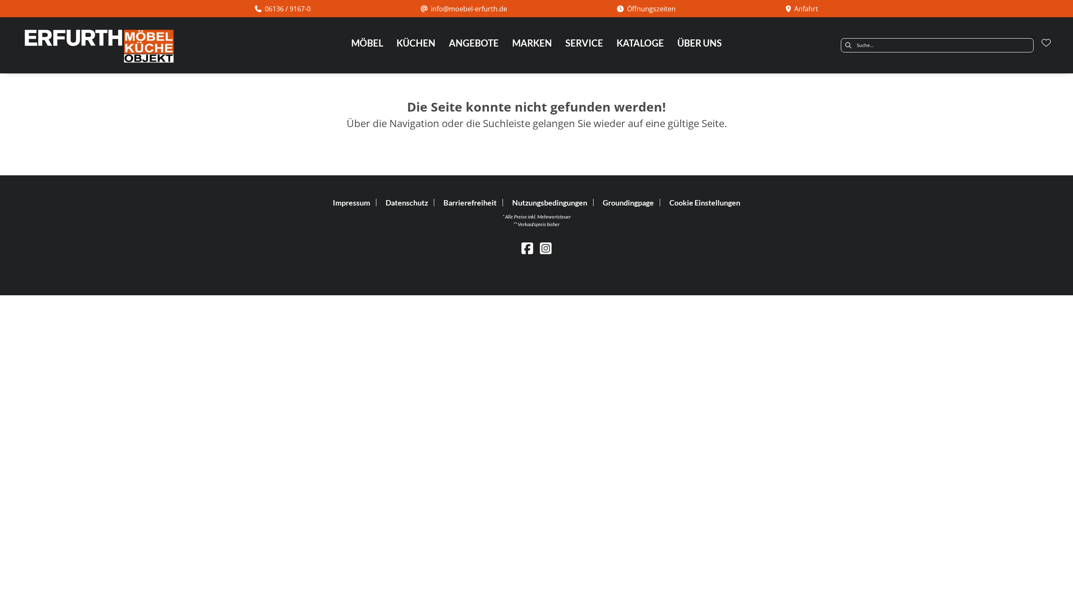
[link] (367, 43)
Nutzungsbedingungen (549, 202)
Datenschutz (407, 202)
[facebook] (527, 248)
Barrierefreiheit (470, 202)
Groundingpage (628, 202)
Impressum (351, 202)
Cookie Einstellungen (704, 202)
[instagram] (546, 248)
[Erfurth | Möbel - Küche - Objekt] (98, 46)
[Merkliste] (1046, 42)
